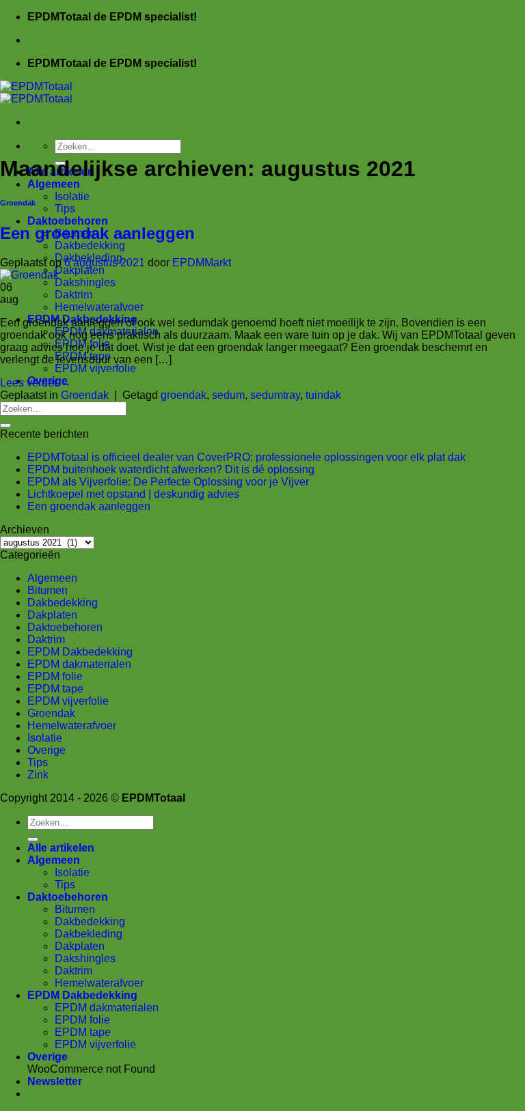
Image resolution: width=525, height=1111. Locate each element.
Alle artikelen (60, 848)
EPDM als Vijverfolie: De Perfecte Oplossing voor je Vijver (168, 482)
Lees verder (35, 383)
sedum (228, 395)
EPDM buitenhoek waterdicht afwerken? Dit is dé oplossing (170, 469)
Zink (38, 774)
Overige (46, 750)
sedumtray (275, 395)
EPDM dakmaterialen (79, 664)
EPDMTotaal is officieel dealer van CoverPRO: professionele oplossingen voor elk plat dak (246, 457)
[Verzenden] (5, 425)
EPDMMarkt (201, 262)
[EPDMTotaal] (36, 92)
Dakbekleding (88, 934)
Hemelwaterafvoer (99, 307)
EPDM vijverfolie (95, 368)
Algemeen (53, 184)
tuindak (323, 395)
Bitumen (47, 590)
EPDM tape (55, 688)
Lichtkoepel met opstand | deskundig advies (133, 494)
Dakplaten (80, 270)
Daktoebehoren (67, 221)
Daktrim (73, 294)
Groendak (18, 203)
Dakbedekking (90, 245)
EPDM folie (55, 676)
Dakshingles (85, 282)
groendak (183, 395)
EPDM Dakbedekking (80, 652)
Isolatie (72, 196)
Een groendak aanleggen (97, 233)
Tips (65, 208)
